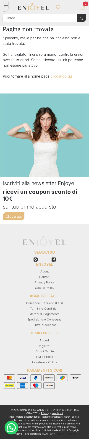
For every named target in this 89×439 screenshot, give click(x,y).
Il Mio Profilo (44, 356)
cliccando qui (62, 76)
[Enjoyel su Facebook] (35, 259)
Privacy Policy (45, 282)
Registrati (44, 346)
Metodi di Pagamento (44, 314)
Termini (70, 433)
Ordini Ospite (44, 351)
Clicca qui (14, 216)
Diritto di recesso (44, 325)
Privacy (45, 413)
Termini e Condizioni (44, 308)
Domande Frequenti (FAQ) (44, 303)
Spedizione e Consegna (44, 319)
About (44, 271)
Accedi (44, 340)
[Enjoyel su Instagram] (53, 259)
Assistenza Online (44, 362)
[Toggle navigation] (6, 7)
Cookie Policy (44, 288)
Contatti (44, 277)
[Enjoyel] (33, 9)
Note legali (57, 413)
